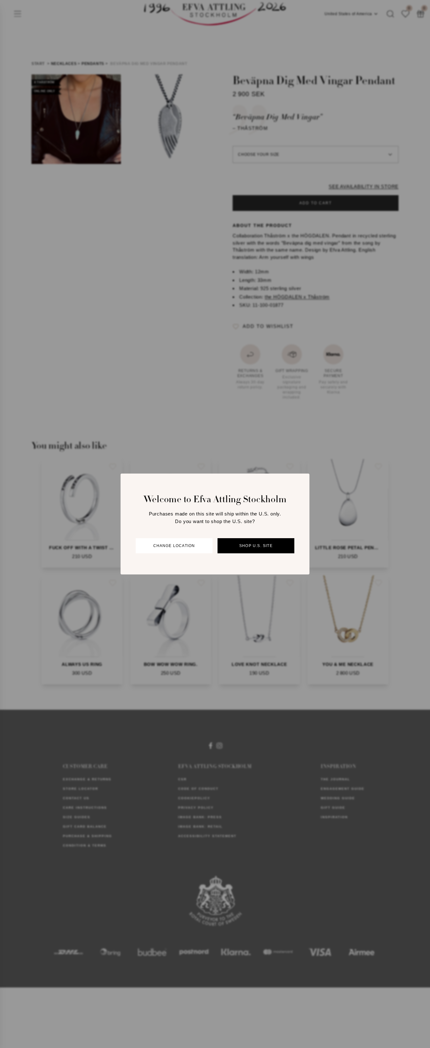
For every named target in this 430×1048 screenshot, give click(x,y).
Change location (174, 546)
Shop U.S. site (256, 546)
